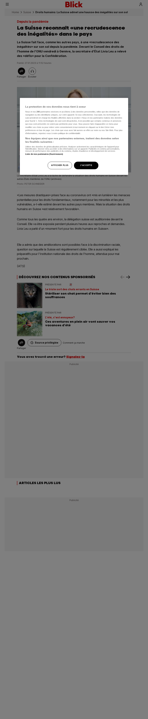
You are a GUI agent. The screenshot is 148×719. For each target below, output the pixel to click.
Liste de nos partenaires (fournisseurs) (44, 154)
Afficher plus (59, 165)
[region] (74, 136)
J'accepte (86, 165)
